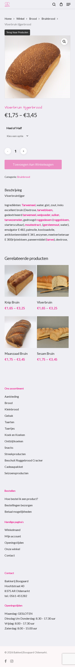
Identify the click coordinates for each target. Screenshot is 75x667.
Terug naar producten (17, 32)
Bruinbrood (48, 18)
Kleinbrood (12, 409)
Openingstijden (14, 542)
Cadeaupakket (14, 466)
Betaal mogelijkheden (18, 511)
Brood (33, 18)
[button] (68, 4)
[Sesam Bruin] (53, 332)
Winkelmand (12, 529)
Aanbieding (12, 396)
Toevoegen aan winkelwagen (33, 165)
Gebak (9, 415)
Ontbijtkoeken (14, 441)
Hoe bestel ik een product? (21, 498)
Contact (10, 555)
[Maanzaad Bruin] (20, 332)
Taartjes (10, 428)
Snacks (9, 447)
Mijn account (13, 536)
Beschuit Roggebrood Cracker (24, 460)
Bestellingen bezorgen (19, 505)
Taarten (9, 422)
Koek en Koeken (15, 434)
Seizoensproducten (16, 473)
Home (8, 18)
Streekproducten (15, 454)
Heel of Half (14, 128)
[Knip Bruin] (20, 281)
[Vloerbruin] (53, 281)
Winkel (20, 18)
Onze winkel (12, 549)
